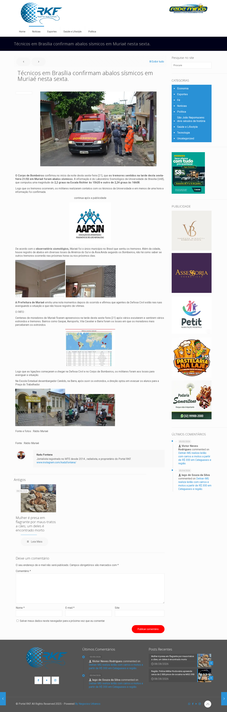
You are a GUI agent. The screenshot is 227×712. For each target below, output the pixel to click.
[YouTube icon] (196, 703)
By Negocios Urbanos (87, 703)
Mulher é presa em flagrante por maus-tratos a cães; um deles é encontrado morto (36, 523)
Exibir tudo (158, 61)
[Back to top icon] (207, 704)
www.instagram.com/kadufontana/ (56, 462)
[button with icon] (38, 680)
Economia (182, 88)
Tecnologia (183, 132)
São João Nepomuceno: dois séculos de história (191, 119)
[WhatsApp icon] (189, 703)
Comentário (23, 571)
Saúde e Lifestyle (187, 126)
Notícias (182, 105)
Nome (20, 607)
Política (181, 111)
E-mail (69, 607)
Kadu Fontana (45, 454)
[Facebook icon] (192, 703)
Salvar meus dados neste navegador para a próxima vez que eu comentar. (62, 620)
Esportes (182, 94)
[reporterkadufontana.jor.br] (41, 13)
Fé (178, 100)
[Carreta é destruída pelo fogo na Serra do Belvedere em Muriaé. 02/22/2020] (224, 698)
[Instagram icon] (199, 703)
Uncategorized (185, 138)
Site (117, 607)
